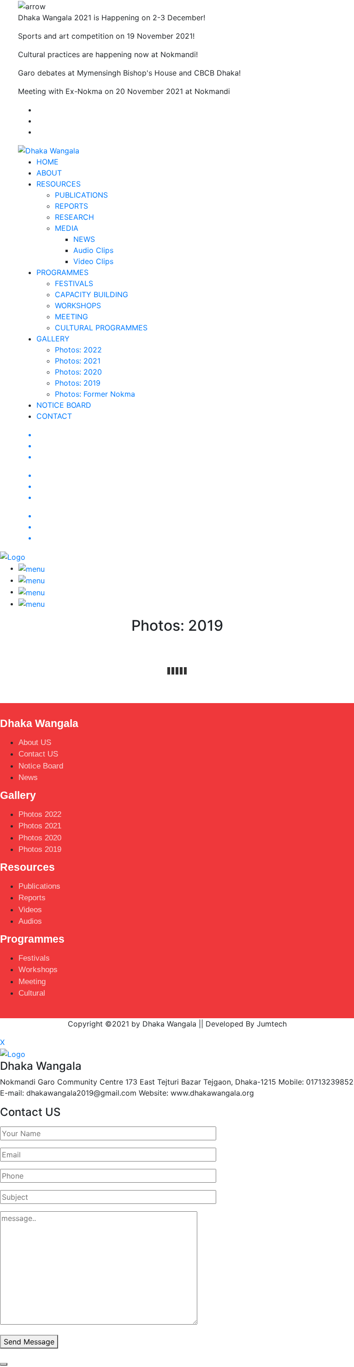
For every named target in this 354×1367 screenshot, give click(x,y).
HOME (47, 161)
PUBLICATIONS (81, 194)
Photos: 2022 (78, 349)
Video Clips (93, 261)
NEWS (84, 239)
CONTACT (54, 416)
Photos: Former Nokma (95, 394)
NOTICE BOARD (63, 405)
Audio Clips (93, 250)
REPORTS (71, 206)
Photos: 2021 (77, 360)
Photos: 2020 (78, 371)
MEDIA (66, 228)
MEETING (71, 316)
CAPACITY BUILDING (91, 294)
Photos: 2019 (77, 382)
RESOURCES (58, 183)
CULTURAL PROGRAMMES (101, 327)
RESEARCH (74, 217)
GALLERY (53, 338)
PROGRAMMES (62, 272)
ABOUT (49, 172)
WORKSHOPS (78, 305)
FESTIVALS (74, 283)
